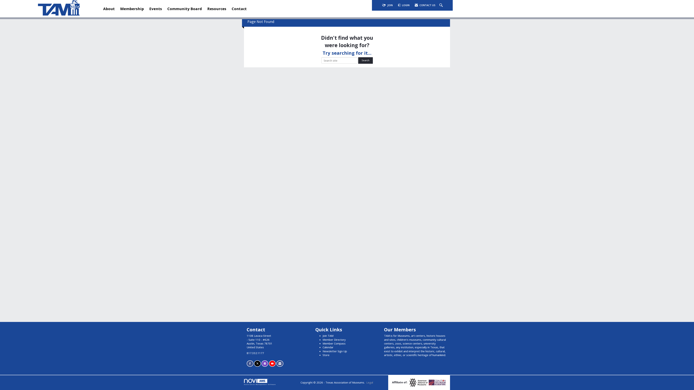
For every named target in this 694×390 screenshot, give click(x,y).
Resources (216, 8)
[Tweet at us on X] (257, 363)
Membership (132, 8)
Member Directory (334, 339)
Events (155, 8)
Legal (369, 382)
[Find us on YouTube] (272, 363)
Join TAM (328, 335)
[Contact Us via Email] (279, 363)
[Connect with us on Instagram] (265, 363)
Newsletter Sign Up (335, 351)
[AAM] (419, 382)
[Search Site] (441, 5)
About (109, 8)
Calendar (328, 347)
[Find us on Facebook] (250, 363)
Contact (239, 8)
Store (326, 355)
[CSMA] (437, 382)
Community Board (184, 8)
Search (365, 60)
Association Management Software (260, 384)
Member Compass (334, 343)
